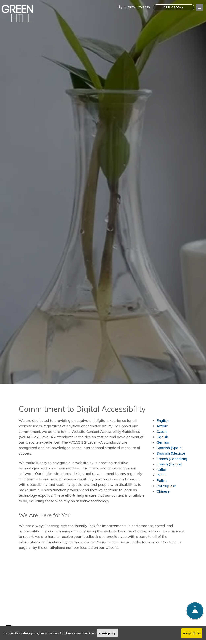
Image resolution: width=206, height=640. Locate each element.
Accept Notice (192, 633)
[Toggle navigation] (199, 7)
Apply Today (179, 7)
